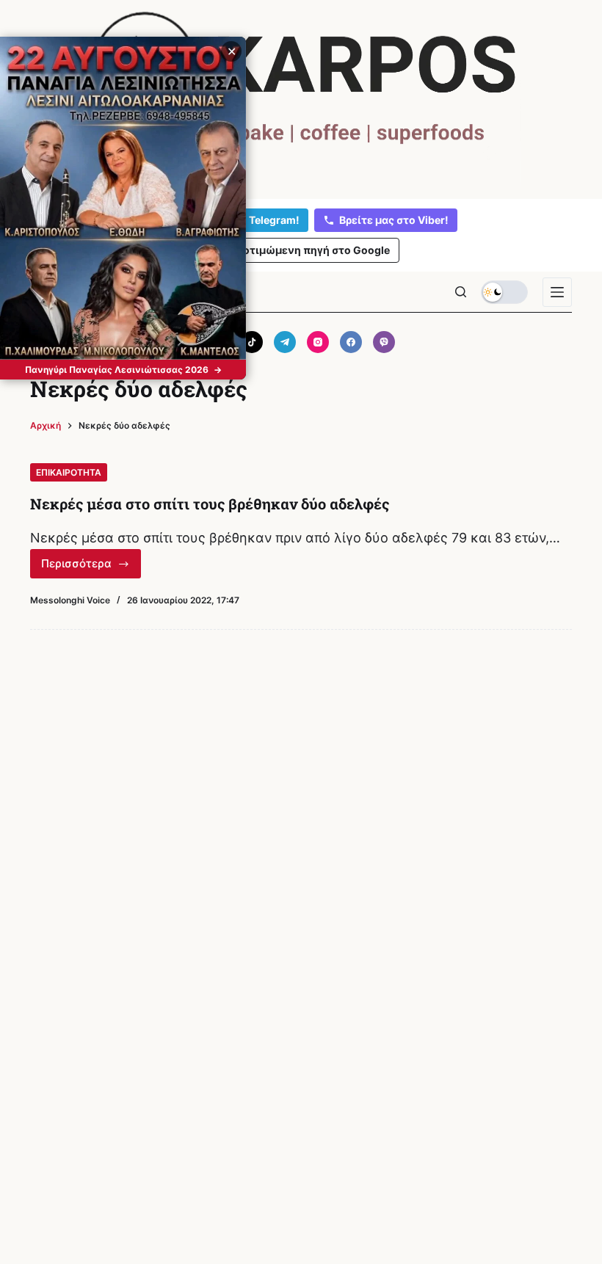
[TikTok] (252, 342)
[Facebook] (351, 342)
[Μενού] (557, 292)
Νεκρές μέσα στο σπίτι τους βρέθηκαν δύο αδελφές (209, 503)
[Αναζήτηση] (460, 291)
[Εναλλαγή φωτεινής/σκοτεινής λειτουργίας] (504, 292)
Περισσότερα (90, 567)
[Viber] (384, 342)
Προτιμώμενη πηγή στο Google (309, 250)
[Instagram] (318, 342)
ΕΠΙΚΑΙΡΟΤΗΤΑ (68, 472)
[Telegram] (285, 342)
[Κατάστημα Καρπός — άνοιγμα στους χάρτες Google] (301, 96)
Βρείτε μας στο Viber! (394, 220)
